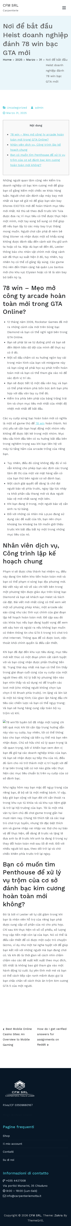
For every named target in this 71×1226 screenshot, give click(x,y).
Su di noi (8, 1160)
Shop (6, 1136)
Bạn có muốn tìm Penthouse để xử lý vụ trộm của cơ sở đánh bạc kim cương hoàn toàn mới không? (37, 160)
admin (39, 107)
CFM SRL (10, 5)
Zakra (58, 1215)
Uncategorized (17, 107)
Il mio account (12, 1144)
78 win (39, 423)
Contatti (8, 1151)
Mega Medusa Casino (17, 1115)
